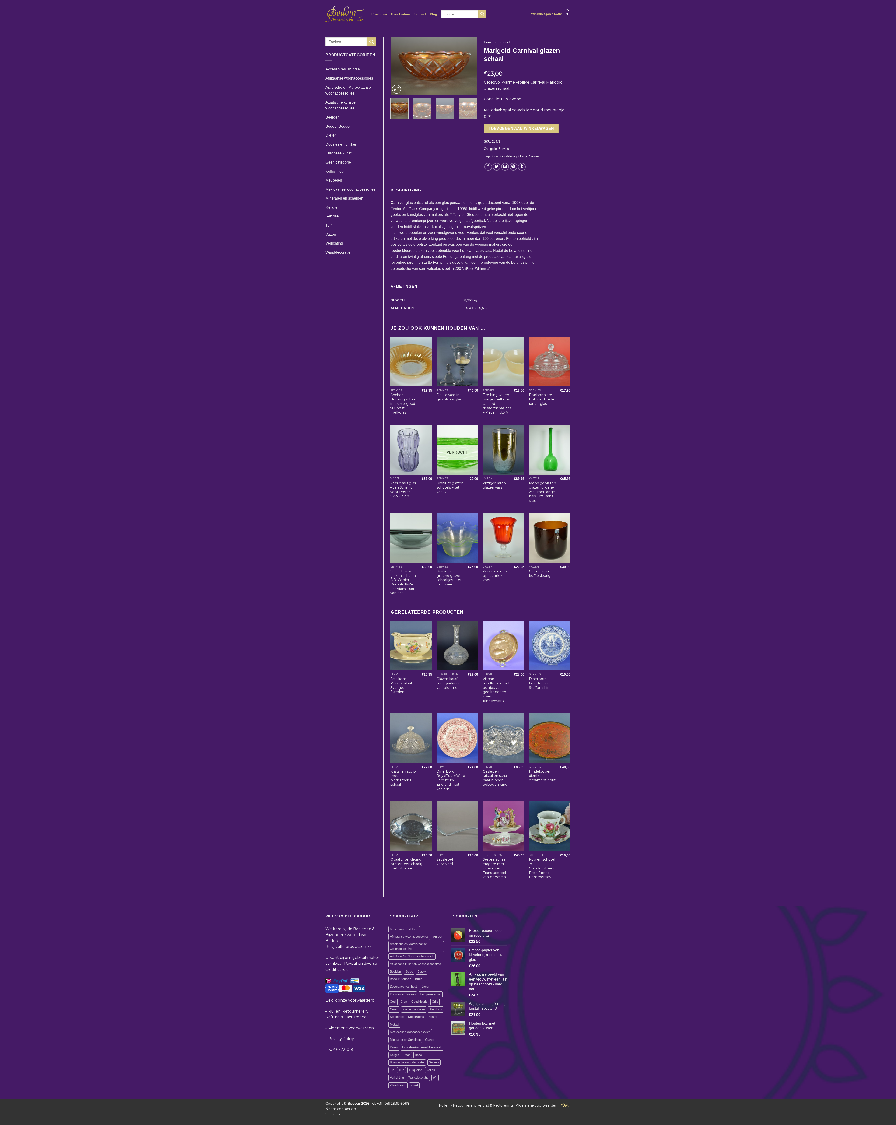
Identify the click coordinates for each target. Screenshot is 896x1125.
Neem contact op (341, 1109)
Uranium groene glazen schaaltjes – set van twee (449, 577)
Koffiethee (397, 1017)
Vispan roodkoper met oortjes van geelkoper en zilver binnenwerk (496, 690)
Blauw (421, 971)
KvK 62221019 (340, 1049)
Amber (437, 936)
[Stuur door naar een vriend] (505, 167)
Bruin (418, 979)
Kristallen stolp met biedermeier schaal (403, 778)
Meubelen (334, 180)
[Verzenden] (482, 14)
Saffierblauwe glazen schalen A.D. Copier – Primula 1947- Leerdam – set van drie (403, 582)
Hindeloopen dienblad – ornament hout (542, 775)
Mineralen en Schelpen (405, 1039)
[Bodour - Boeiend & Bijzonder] (345, 14)
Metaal (394, 1024)
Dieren (331, 135)
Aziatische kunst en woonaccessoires (342, 105)
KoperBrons (416, 1017)
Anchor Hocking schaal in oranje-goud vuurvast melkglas (403, 403)
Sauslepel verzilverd (445, 861)
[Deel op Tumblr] (522, 167)
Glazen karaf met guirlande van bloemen (449, 683)
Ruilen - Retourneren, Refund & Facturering (476, 1105)
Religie (331, 207)
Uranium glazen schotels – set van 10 (450, 487)
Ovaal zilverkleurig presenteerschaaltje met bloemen (407, 863)
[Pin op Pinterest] (513, 167)
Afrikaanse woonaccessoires (349, 78)
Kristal (432, 1017)
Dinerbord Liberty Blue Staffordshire (540, 683)
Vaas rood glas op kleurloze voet (495, 575)
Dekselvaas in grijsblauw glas (449, 397)
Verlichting (334, 243)
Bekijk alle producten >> (348, 946)
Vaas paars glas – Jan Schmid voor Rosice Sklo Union (403, 489)
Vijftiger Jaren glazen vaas (494, 485)
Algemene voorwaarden (351, 1028)
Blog (433, 14)
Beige (409, 971)
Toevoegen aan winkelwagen (521, 128)
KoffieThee (335, 171)
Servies (332, 216)
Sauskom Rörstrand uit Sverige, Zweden (401, 685)
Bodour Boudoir (339, 126)
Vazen (331, 234)
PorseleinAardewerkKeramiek (422, 1047)
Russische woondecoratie (407, 1062)
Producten (379, 14)
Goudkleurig (508, 156)
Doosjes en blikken (341, 144)
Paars (394, 1047)
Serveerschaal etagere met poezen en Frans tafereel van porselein (494, 868)
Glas (495, 156)
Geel (393, 1001)
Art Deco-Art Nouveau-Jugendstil (412, 956)
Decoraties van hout (403, 986)
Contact (420, 14)
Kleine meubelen (413, 1009)
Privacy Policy (341, 1039)
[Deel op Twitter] (496, 167)
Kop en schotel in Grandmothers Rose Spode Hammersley (542, 868)
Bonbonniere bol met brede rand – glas (541, 399)
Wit (435, 1077)
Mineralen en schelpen (344, 198)
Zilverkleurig (398, 1085)
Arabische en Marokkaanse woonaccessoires (348, 90)
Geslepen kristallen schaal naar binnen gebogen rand (496, 778)
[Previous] (398, 66)
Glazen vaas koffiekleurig (539, 573)
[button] (550, 14)
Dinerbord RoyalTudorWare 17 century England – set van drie (451, 780)
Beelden (333, 117)
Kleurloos (435, 1009)
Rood (406, 1055)
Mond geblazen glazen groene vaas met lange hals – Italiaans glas (542, 492)
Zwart (414, 1085)
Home (488, 42)
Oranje (522, 156)
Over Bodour (400, 14)
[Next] (469, 66)
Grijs (435, 1001)
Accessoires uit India (343, 69)
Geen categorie (338, 162)
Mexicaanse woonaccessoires (350, 189)
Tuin (329, 225)
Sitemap (333, 1114)
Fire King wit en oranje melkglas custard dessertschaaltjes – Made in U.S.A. (497, 403)
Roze (418, 1055)
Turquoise (415, 1070)
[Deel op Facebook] (488, 167)
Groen (394, 1009)
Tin (392, 1070)
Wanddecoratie (338, 252)
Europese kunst (338, 153)
